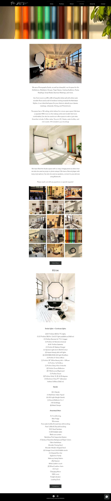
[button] (37, 193)
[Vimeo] (54, 496)
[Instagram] (58, 496)
